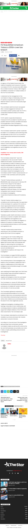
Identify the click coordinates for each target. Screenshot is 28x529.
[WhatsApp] (8, 391)
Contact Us (20, 525)
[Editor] (4, 346)
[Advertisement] (14, 27)
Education (3, 519)
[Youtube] (18, 473)
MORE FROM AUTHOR (18, 406)
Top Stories (10, 42)
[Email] (14, 391)
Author (2, 340)
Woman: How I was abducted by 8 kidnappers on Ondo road (22, 399)
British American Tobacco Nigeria (10, 386)
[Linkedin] (11, 391)
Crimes (2, 508)
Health (11, 413)
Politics (2, 513)
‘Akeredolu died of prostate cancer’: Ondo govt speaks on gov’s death (7, 399)
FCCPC (18, 386)
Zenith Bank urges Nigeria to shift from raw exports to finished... (17, 482)
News (6, 42)
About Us (7, 525)
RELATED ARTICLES (9, 406)
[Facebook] (2, 391)
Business (5, 11)
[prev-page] (13, 419)
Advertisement (13, 525)
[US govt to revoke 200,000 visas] (4, 497)
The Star (3, 335)
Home (2, 11)
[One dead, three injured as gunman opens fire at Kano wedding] (23, 411)
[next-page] (14, 419)
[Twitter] (5, 391)
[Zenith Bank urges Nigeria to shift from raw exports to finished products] (5, 411)
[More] (18, 55)
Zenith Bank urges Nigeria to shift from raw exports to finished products (4, 416)
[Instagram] (12, 473)
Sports (2, 517)
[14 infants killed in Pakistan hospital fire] (14, 411)
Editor (3, 52)
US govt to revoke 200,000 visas (15, 495)
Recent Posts (9, 340)
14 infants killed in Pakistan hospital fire (14, 415)
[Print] (17, 391)
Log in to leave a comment (8, 426)
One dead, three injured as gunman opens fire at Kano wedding (22, 416)
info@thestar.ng (17, 470)
